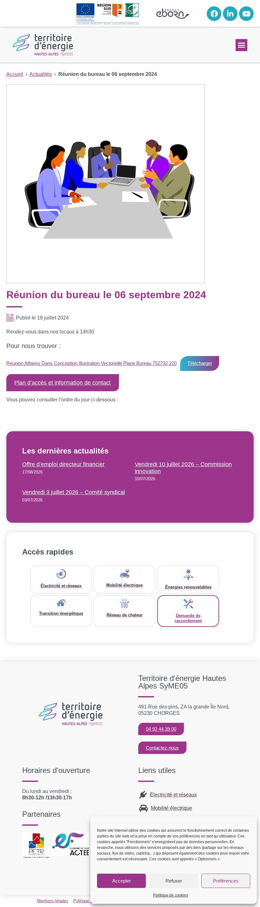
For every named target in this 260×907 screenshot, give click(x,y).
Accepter (121, 880)
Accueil (14, 74)
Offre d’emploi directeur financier (63, 464)
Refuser (174, 880)
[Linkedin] (230, 13)
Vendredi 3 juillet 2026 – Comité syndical (73, 492)
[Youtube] (246, 13)
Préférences (225, 880)
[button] (242, 45)
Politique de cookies (170, 895)
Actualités (40, 74)
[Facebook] (214, 13)
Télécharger (199, 363)
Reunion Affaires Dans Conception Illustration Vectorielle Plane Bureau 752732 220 (91, 363)
